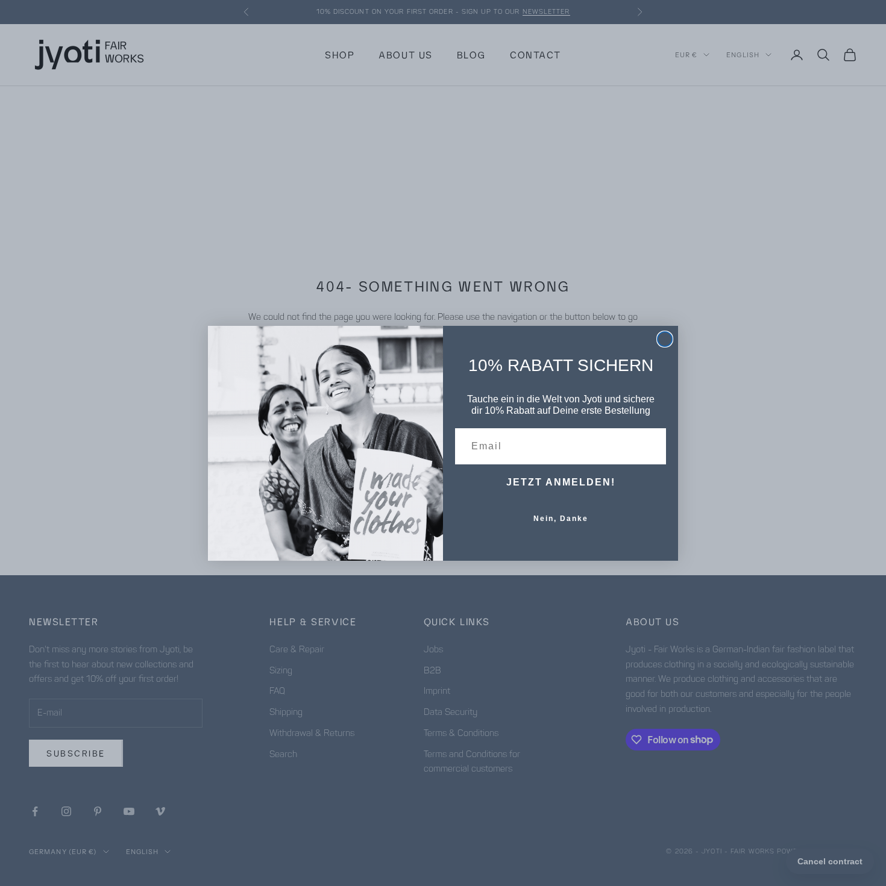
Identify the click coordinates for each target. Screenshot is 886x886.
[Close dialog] (665, 339)
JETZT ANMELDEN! (560, 482)
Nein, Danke (560, 518)
